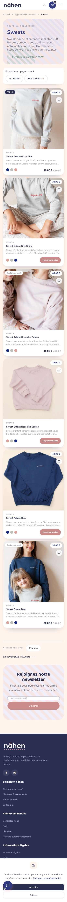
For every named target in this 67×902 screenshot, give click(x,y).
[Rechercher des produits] (44, 5)
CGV (5, 857)
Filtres (16, 78)
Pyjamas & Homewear (25, 14)
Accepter (33, 887)
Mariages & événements (15, 794)
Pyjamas (33, 648)
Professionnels (10, 799)
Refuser (33, 895)
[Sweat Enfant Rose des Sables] (7, 260)
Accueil (6, 14)
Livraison (7, 831)
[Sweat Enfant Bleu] (15, 260)
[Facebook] (6, 773)
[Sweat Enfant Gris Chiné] (11, 260)
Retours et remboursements (17, 836)
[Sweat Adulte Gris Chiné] (11, 169)
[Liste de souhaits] (59, 100)
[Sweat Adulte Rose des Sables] (15, 169)
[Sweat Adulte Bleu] (7, 169)
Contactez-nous (11, 820)
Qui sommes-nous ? (13, 789)
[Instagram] (14, 773)
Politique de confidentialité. (47, 878)
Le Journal (8, 804)
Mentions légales (11, 852)
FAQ (5, 826)
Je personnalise (50, 260)
